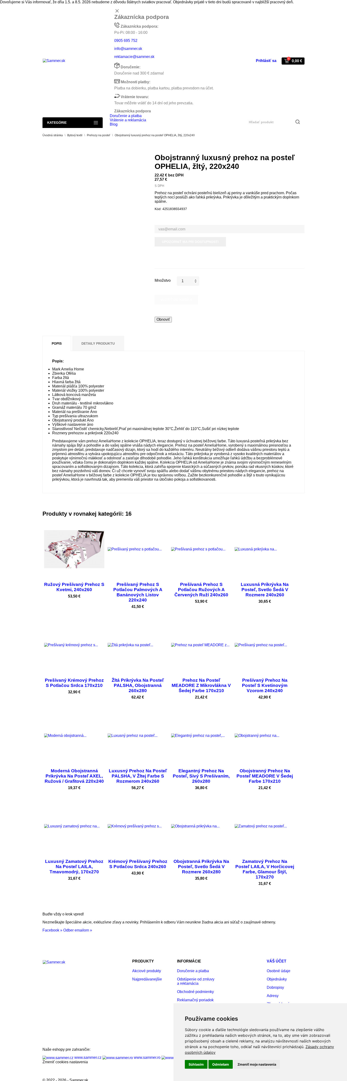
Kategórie (57, 122)
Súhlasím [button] (196, 1064)
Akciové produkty (146, 971)
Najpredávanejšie (147, 979)
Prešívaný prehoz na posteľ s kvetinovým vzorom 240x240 (265, 685)
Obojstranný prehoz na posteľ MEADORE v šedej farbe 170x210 (265, 776)
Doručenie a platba (126, 116)
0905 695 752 (125, 41)
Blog (114, 124)
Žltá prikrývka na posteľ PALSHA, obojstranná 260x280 (138, 685)
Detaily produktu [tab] (98, 343)
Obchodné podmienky (195, 992)
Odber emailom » (77, 930)
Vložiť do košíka (176, 300)
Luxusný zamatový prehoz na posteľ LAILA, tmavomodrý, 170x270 (74, 866)
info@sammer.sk (128, 49)
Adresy (273, 996)
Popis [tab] (57, 343)
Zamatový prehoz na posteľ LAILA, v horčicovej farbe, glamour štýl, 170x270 (264, 869)
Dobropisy (275, 987)
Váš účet (276, 961)
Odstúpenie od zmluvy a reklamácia (195, 981)
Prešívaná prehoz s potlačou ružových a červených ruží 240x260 (201, 589)
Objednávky (277, 979)
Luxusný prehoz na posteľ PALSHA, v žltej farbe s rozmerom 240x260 (138, 776)
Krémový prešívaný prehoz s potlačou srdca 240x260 (137, 864)
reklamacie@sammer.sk (134, 57)
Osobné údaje (278, 971)
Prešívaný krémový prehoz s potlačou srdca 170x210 (74, 683)
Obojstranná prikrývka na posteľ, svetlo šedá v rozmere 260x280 (201, 866)
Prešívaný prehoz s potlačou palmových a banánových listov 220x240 (137, 592)
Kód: (158, 209)
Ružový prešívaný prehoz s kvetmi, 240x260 (74, 587)
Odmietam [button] (220, 1064)
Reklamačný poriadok (195, 1000)
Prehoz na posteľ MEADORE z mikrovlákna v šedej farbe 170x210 (201, 685)
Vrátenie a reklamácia (128, 120)
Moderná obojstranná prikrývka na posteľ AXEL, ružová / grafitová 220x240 (74, 776)
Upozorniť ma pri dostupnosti (190, 242)
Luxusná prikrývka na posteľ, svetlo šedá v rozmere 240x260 (265, 589)
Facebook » (52, 930)
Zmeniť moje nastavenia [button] (256, 1064)
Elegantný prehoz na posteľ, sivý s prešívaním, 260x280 (201, 776)
